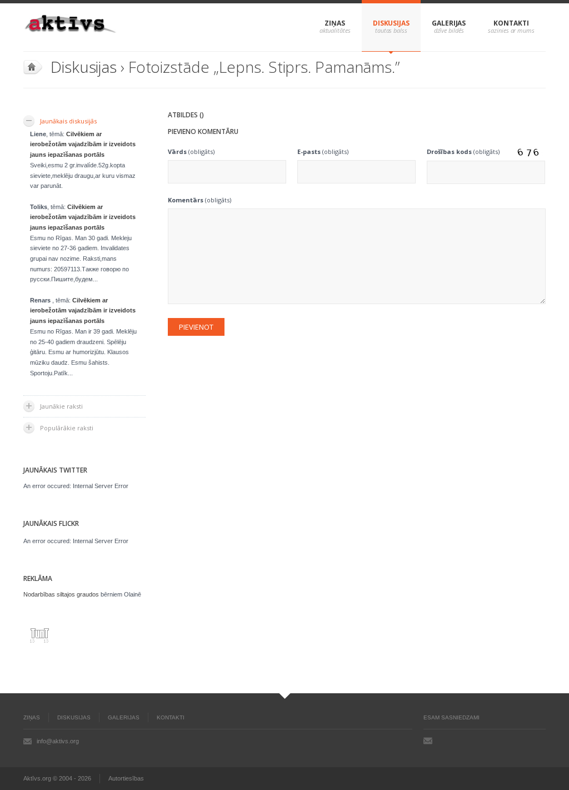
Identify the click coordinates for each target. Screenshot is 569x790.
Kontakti (510, 23)
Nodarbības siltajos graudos (61, 594)
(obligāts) (191, 151)
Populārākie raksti (66, 428)
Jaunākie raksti (61, 406)
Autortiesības (126, 778)
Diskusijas (391, 23)
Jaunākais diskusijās (68, 121)
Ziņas (335, 23)
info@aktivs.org (58, 741)
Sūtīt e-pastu (427, 740)
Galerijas (449, 23)
